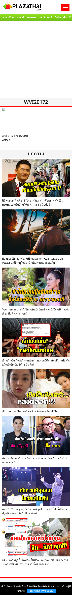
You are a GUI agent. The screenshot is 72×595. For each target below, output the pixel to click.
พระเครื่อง (8, 17)
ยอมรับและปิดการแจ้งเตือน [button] (41, 591)
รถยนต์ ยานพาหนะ (26, 17)
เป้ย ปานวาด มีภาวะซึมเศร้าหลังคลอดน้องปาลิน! (30, 411)
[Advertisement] (36, 60)
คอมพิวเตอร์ (45, 17)
